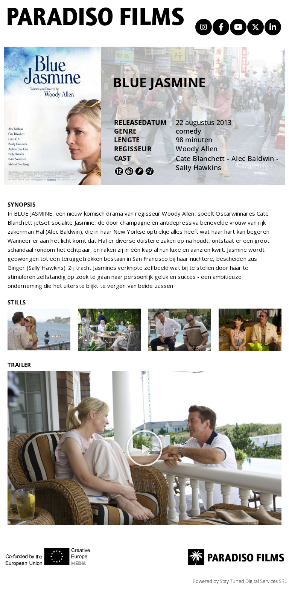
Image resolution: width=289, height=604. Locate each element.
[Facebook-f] (221, 27)
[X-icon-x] (255, 27)
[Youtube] (238, 27)
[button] (144, 448)
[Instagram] (203, 27)
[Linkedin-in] (273, 27)
